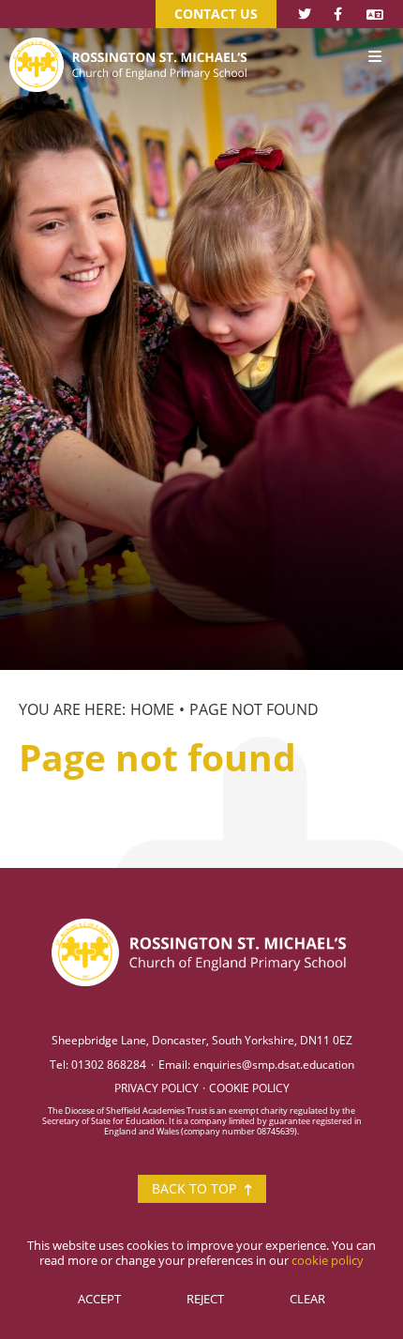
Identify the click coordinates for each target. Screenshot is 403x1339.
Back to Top (196, 1188)
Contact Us (216, 14)
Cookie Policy (249, 1087)
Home (152, 709)
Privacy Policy (156, 1087)
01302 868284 (108, 1064)
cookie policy (327, 1260)
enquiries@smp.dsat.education (273, 1064)
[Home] (130, 36)
